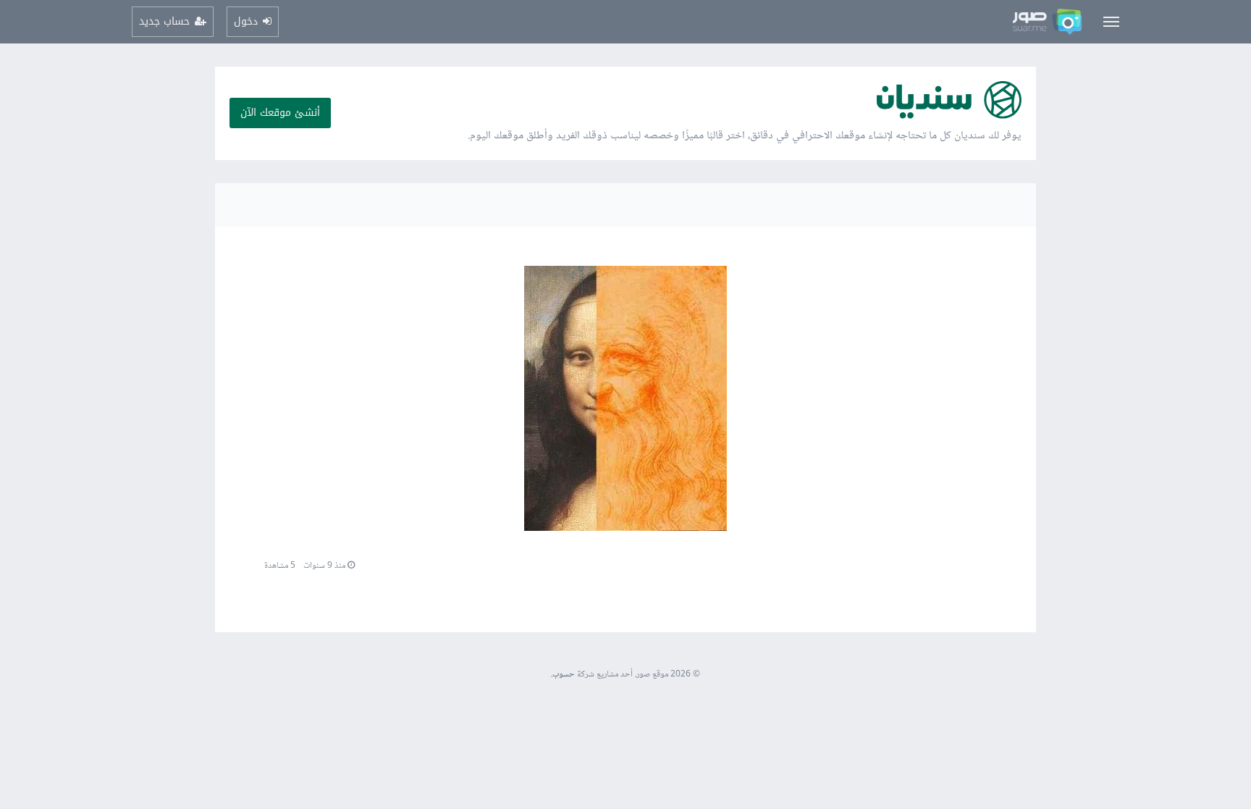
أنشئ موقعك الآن (280, 112)
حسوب (563, 674)
